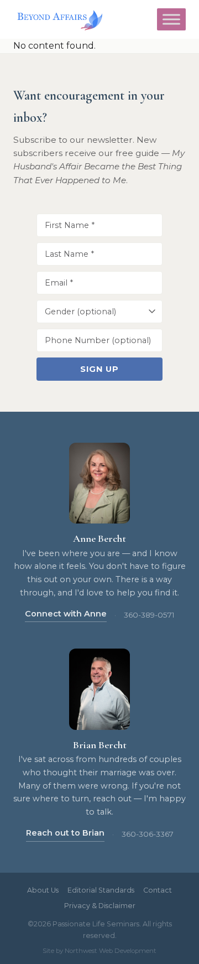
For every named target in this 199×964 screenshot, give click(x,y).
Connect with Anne (66, 614)
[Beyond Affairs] (57, 19)
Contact (157, 890)
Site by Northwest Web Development (99, 951)
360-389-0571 (149, 614)
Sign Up (99, 369)
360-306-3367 (148, 834)
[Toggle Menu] (171, 19)
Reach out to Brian (65, 833)
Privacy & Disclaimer (99, 905)
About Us (43, 890)
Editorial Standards (100, 890)
